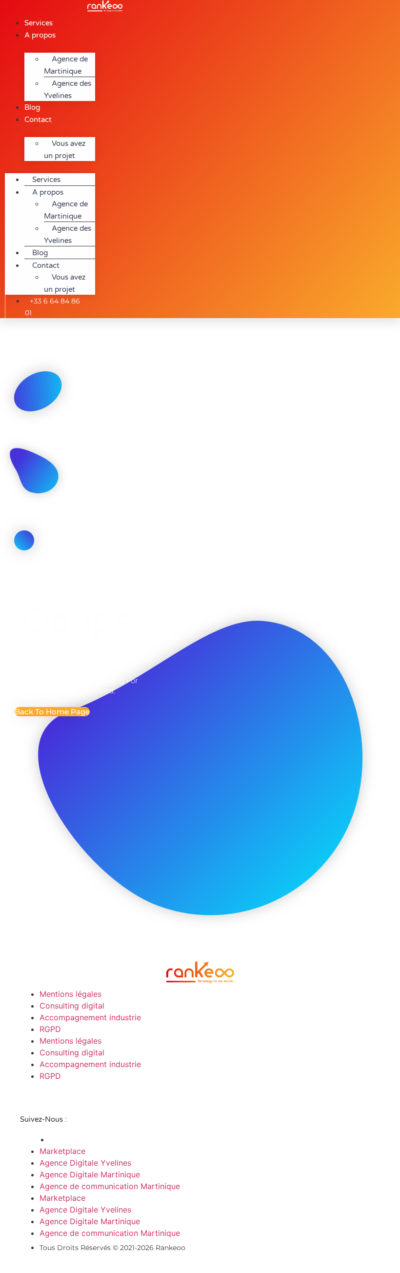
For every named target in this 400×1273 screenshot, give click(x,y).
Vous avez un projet (64, 149)
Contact (38, 119)
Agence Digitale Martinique (90, 1174)
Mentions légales (70, 994)
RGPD (50, 1029)
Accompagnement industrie (90, 1017)
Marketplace (62, 1151)
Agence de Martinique (66, 65)
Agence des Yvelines (67, 89)
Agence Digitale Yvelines (85, 1163)
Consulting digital (72, 1005)
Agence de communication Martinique (110, 1186)
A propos (40, 35)
